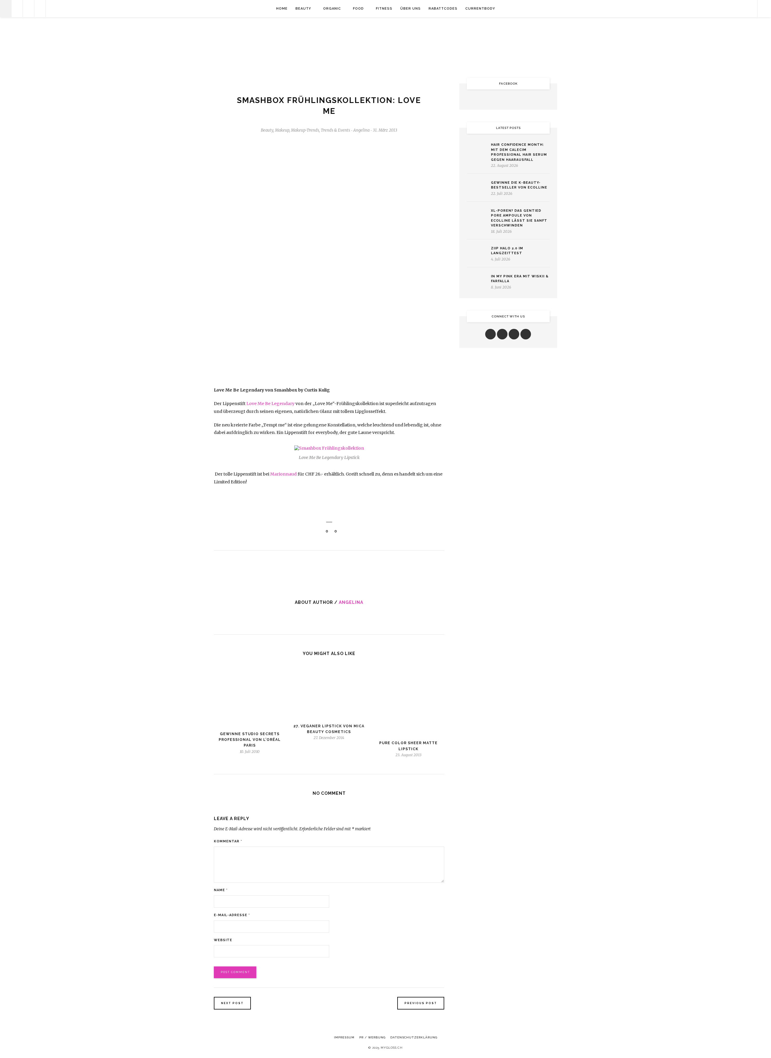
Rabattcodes (443, 9)
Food (358, 9)
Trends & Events (335, 130)
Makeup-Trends (305, 130)
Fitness (384, 9)
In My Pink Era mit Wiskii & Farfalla (519, 278)
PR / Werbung (372, 1037)
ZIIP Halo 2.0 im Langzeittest (507, 250)
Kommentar (228, 841)
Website (223, 940)
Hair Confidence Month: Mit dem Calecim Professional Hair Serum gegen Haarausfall (519, 152)
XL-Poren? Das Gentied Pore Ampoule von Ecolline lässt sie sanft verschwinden (519, 218)
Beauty (303, 9)
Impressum (344, 1037)
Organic (332, 9)
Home (282, 9)
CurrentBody (480, 9)
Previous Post (420, 1003)
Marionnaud (283, 474)
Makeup (282, 130)
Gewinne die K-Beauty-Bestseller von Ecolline (519, 185)
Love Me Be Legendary (270, 403)
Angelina (351, 602)
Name (221, 890)
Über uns (410, 9)
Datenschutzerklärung (413, 1037)
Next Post (232, 1003)
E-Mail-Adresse (232, 915)
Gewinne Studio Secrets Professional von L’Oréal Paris (250, 739)
